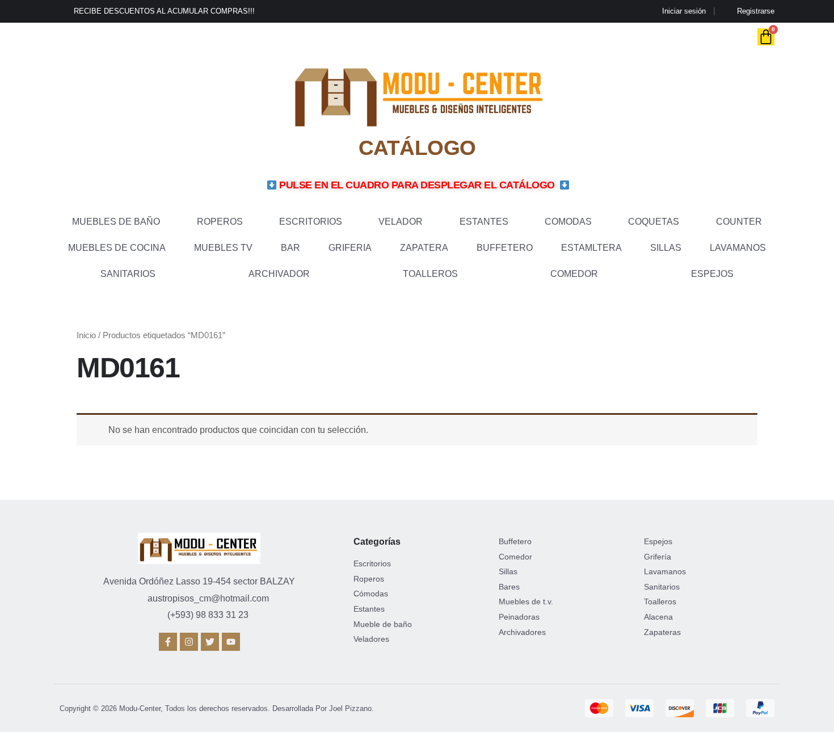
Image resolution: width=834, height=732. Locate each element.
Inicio (86, 335)
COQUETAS (653, 221)
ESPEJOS (712, 274)
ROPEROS (220, 221)
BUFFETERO (505, 248)
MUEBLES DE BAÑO (116, 221)
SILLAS (665, 248)
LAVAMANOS (738, 248)
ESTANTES (484, 221)
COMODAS (568, 221)
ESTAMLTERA (591, 248)
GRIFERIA (350, 248)
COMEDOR (574, 274)
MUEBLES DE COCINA (117, 248)
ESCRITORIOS (310, 221)
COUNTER (739, 221)
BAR (290, 248)
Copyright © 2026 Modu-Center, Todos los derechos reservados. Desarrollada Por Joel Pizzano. (217, 708)
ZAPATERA (424, 248)
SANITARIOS (127, 274)
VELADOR (400, 221)
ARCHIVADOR (279, 274)
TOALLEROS (430, 274)
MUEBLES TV (223, 248)
